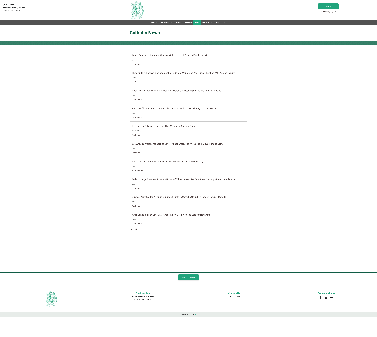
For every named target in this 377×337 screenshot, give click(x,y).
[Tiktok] (331, 297)
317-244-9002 (234, 296)
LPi (195, 315)
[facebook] (321, 297)
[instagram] (326, 297)
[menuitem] (154, 22)
